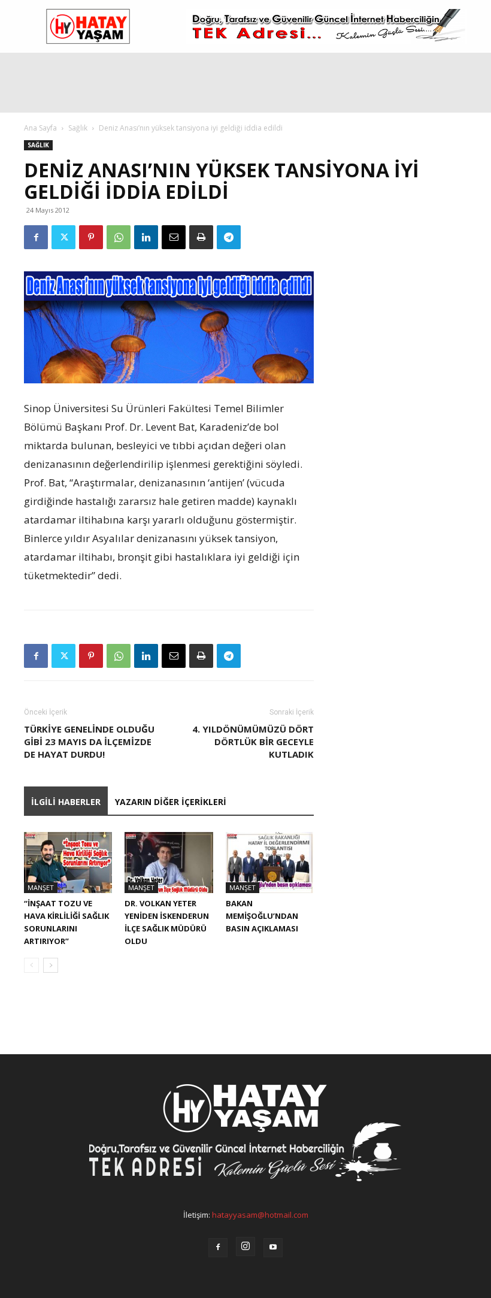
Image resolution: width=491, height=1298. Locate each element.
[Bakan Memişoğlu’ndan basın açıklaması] (270, 862)
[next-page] (50, 965)
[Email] (174, 237)
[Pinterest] (91, 237)
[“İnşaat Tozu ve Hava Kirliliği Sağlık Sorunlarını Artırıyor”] (68, 862)
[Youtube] (273, 1247)
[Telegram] (229, 237)
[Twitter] (63, 237)
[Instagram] (245, 1246)
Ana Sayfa (40, 128)
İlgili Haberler (66, 801)
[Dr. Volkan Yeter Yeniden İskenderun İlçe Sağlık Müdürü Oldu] (169, 862)
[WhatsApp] (119, 237)
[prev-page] (31, 965)
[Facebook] (36, 237)
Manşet (41, 887)
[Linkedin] (146, 237)
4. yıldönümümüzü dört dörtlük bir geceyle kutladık (253, 741)
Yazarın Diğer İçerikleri (170, 801)
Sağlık (77, 128)
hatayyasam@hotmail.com (260, 1214)
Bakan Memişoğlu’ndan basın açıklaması (262, 916)
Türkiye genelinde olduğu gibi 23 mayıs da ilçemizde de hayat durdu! (89, 741)
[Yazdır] (201, 237)
